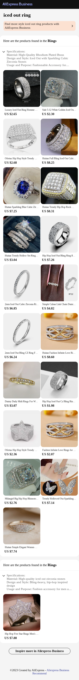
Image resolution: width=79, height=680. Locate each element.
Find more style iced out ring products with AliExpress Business (32, 25)
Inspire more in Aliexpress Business (39, 651)
